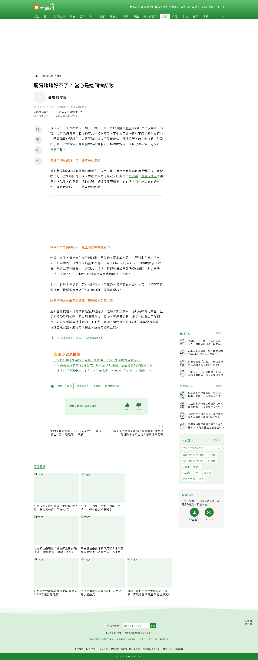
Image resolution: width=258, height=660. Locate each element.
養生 (46, 16)
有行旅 (187, 7)
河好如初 (162, 7)
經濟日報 (148, 7)
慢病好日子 (150, 16)
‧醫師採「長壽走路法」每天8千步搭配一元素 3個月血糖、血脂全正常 (102, 370)
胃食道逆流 (149, 176)
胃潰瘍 (207, 472)
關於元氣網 (95, 639)
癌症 (165, 16)
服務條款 (115, 648)
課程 (103, 16)
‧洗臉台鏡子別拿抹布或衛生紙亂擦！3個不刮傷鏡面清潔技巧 (96, 360)
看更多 (219, 333)
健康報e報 (113, 625)
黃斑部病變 (189, 478)
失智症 (211, 460)
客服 (94, 648)
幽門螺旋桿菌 (97, 284)
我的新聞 (208, 7)
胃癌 (53, 149)
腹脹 (129, 128)
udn (36, 76)
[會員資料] (218, 7)
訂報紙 (157, 649)
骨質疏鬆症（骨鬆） (193, 460)
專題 (195, 16)
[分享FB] (37, 129)
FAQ (88, 648)
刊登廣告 (79, 649)
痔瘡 (213, 454)
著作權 (124, 648)
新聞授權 (103, 649)
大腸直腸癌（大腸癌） (195, 454)
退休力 (114, 16)
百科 (82, 16)
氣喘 (201, 478)
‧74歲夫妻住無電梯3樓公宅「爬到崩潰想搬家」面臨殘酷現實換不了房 (103, 365)
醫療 (72, 16)
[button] (222, 16)
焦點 (36, 16)
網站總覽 (179, 649)
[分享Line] (37, 139)
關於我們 (167, 649)
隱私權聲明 (134, 648)
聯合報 (136, 7)
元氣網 (44, 76)
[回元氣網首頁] (47, 7)
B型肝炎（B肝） (192, 466)
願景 (197, 7)
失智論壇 (59, 16)
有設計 (175, 7)
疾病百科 (132, 639)
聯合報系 (147, 649)
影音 (93, 16)
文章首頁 (153, 639)
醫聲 (136, 16)
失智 (126, 16)
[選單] (223, 7)
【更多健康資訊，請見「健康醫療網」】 (77, 338)
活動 (205, 16)
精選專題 (121, 639)
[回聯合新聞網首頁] (36, 8)
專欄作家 (164, 639)
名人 (185, 16)
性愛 (175, 16)
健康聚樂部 (108, 639)
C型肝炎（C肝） (191, 472)
